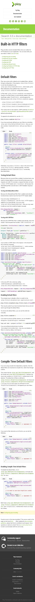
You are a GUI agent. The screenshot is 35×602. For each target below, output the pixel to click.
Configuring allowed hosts (9, 64)
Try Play (17, 10)
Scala (16, 53)
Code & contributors (17, 580)
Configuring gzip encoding (9, 56)
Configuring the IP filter (8, 68)
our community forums (26, 525)
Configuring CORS (7, 60)
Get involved (17, 583)
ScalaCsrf (31, 109)
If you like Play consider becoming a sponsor (19, 548)
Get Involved (17, 17)
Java (12, 53)
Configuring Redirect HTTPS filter (11, 66)
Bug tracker (17, 581)
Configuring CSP (6, 62)
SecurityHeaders (11, 111)
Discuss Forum (11, 540)
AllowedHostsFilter (24, 111)
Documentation (17, 13)
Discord (19, 540)
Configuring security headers (9, 58)
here (12, 521)
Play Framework (17, 4)
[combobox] (17, 36)
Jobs (17, 572)
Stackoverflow (26, 540)
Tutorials (17, 562)
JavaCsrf (3, 111)
